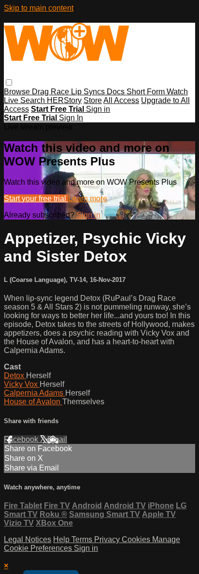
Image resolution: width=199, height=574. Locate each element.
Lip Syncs (89, 92)
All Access (121, 100)
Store (93, 100)
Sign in (98, 109)
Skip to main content (38, 8)
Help (62, 539)
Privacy (108, 539)
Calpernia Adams (34, 393)
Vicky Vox (22, 384)
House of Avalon (33, 401)
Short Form (147, 92)
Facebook (22, 439)
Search (33, 100)
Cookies (137, 539)
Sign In (71, 118)
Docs (117, 92)
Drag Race (51, 92)
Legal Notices (27, 539)
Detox (15, 375)
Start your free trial (36, 198)
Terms (82, 539)
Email (57, 439)
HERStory (64, 100)
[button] (9, 82)
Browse (18, 92)
